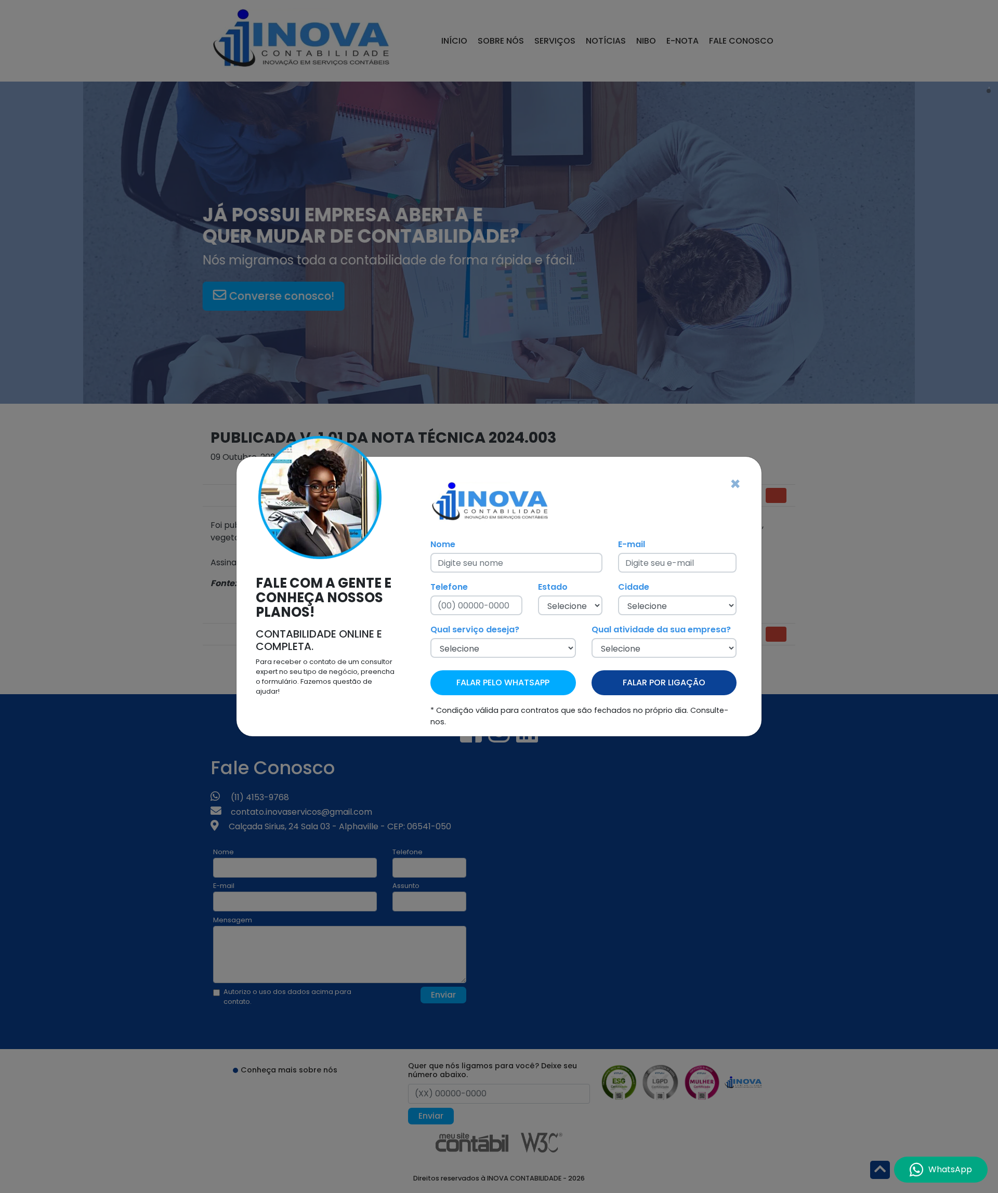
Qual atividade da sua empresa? (661, 629)
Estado (553, 587)
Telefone (449, 587)
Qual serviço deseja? (474, 629)
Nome (442, 544)
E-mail (631, 544)
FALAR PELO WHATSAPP (502, 682)
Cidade (633, 587)
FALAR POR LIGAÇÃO (664, 682)
